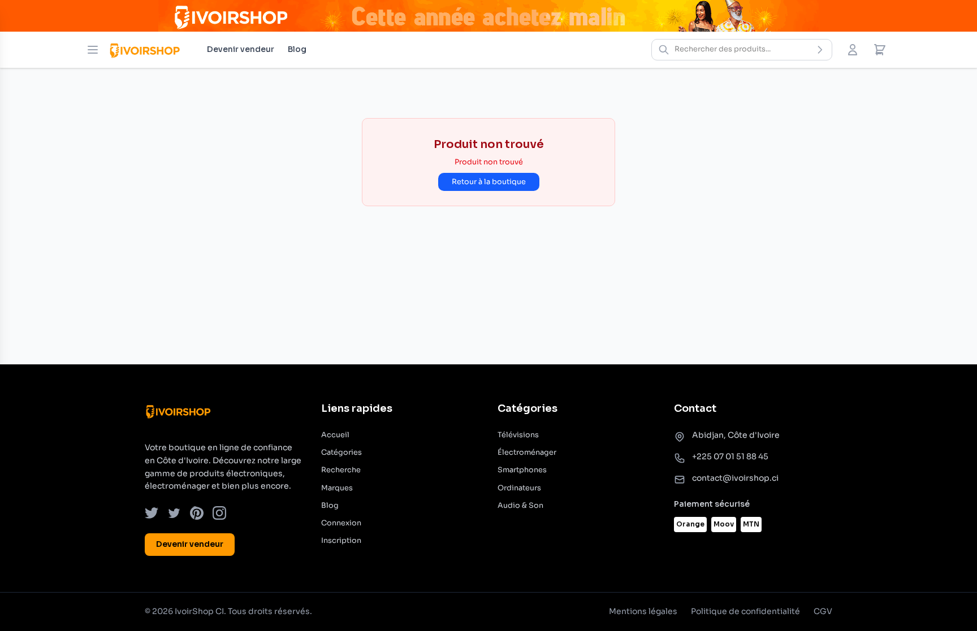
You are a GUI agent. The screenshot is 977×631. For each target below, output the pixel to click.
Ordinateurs (519, 488)
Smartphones (522, 470)
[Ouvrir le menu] (92, 49)
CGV (823, 611)
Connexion (341, 523)
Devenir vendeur (240, 49)
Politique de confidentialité (745, 611)
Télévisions (518, 434)
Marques (337, 488)
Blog (297, 49)
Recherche (341, 470)
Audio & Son (520, 505)
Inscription (341, 540)
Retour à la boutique (489, 181)
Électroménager (527, 452)
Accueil (335, 434)
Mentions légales (643, 611)
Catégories (341, 452)
